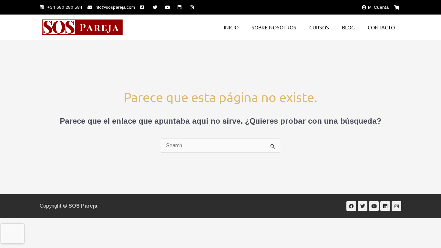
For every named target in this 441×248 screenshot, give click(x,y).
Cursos (319, 27)
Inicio (231, 27)
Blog (348, 27)
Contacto (381, 27)
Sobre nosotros (273, 27)
